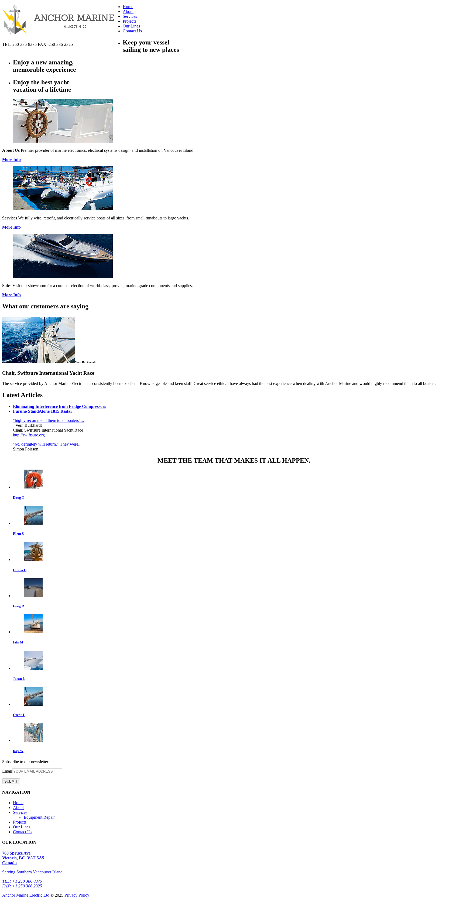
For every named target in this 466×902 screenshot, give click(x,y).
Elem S (18, 534)
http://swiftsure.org (29, 435)
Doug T (18, 497)
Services (130, 16)
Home (128, 6)
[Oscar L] (33, 704)
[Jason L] (33, 668)
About (128, 11)
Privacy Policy (76, 895)
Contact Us (132, 31)
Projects (129, 21)
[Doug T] (33, 487)
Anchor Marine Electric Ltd (25, 895)
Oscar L (19, 715)
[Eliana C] (33, 559)
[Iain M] (33, 631)
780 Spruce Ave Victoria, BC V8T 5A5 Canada (23, 858)
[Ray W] (33, 740)
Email (7, 771)
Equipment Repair (39, 817)
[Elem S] (33, 523)
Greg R (18, 606)
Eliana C (19, 570)
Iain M (18, 642)
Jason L (19, 679)
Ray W (18, 751)
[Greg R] (33, 595)
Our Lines (131, 26)
